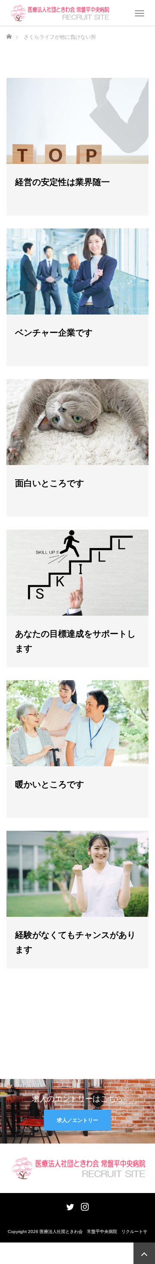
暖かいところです (49, 784)
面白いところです (49, 483)
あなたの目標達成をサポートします (75, 641)
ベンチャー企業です (54, 332)
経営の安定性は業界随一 (62, 182)
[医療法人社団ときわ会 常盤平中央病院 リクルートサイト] (59, 12)
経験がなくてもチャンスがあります (75, 942)
